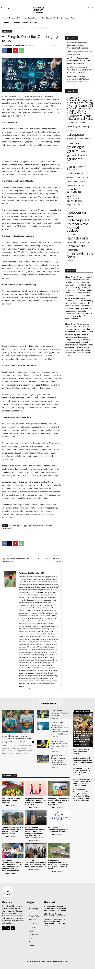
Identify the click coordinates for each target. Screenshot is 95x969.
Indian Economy (72, 181)
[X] (92, 7)
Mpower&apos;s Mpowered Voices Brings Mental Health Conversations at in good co (83, 736)
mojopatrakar (72, 208)
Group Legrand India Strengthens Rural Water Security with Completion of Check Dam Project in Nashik (58, 864)
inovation (49, 526)
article (72, 123)
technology (71, 260)
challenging (17, 526)
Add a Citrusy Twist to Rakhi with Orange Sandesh (79, 53)
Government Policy (73, 177)
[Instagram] (88, 7)
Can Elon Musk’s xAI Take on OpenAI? (50, 560)
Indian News (83, 181)
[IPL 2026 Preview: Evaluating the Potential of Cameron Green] (43, 714)
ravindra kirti (71, 242)
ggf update (74, 159)
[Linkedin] (30, 689)
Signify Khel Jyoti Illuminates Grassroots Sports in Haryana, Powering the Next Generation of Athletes (58, 760)
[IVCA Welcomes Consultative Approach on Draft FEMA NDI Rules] (59, 817)
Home (4, 28)
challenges (86, 127)
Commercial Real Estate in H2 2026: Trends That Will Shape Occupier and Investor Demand (79, 79)
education (70, 143)
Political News (78, 224)
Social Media (72, 250)
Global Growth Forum (76, 168)
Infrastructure (71, 185)
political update (73, 229)
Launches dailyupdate (74, 190)
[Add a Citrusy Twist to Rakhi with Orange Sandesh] (13, 788)
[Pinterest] (15, 50)
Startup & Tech (13, 28)
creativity (69, 131)
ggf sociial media (77, 155)
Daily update (71, 138)
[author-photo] (3, 805)
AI (10, 526)
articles (80, 122)
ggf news (73, 150)
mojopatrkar (76, 212)
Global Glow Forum (73, 163)
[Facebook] (84, 7)
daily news (77, 131)
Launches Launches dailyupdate (74, 198)
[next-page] (78, 804)
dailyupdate (75, 134)
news (70, 216)
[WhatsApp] (21, 50)
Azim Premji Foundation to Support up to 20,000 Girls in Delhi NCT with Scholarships (80, 69)
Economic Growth (83, 138)
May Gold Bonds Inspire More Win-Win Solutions (16, 560)
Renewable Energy (84, 242)
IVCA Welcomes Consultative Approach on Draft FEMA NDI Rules (58, 829)
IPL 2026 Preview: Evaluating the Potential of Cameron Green (60, 713)
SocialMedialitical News (80, 255)
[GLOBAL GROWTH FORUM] (47, 8)
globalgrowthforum (36, 526)
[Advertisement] (32, 153)
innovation (81, 185)
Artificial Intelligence (74, 127)
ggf (25, 526)
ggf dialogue (75, 147)
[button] (5, 7)
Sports (4, 732)
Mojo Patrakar (79, 204)
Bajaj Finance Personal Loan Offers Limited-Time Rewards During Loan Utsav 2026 (78, 60)
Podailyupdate (78, 220)
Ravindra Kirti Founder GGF (14, 45)
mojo (69, 204)
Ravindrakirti (7, 528)
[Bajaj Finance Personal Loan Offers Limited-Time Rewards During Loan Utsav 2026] (36, 788)
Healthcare (85, 177)
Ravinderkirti (71, 234)
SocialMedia (76, 246)
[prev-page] (74, 804)
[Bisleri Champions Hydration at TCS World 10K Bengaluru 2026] (18, 721)
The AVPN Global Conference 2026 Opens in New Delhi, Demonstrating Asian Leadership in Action (36, 863)
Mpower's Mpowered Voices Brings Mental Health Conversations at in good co (77, 45)
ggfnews (84, 151)
